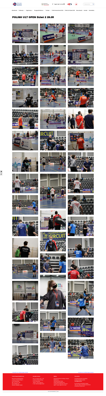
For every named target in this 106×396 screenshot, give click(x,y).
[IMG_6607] (25, 183)
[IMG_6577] (53, 55)
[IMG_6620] (25, 248)
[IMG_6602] (53, 162)
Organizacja (29, 10)
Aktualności (14, 10)
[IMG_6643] (81, 327)
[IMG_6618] (81, 226)
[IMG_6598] (25, 162)
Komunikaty (91, 10)
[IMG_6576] (25, 55)
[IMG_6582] (81, 76)
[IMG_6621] (81, 248)
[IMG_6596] (81, 140)
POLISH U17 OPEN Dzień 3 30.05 (85, 372)
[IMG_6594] (53, 140)
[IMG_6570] (25, 33)
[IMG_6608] (53, 191)
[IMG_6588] (25, 119)
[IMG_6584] (25, 98)
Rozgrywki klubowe (38, 10)
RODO (58, 391)
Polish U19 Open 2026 (70, 10)
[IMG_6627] (25, 269)
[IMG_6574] (81, 33)
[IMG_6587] (81, 98)
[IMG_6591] (81, 119)
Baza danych (79, 10)
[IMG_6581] (53, 76)
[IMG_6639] (25, 312)
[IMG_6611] (25, 205)
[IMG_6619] (53, 241)
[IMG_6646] (53, 342)
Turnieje (47, 10)
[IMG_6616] (53, 220)
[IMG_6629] (53, 292)
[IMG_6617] (25, 226)
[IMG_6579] (25, 76)
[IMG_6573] (53, 33)
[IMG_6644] (25, 333)
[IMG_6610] (81, 183)
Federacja (21, 10)
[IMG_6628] (81, 269)
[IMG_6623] (53, 263)
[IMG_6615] (81, 205)
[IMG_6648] (81, 349)
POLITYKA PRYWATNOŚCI (52, 391)
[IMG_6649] (25, 355)
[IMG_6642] (53, 321)
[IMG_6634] (25, 290)
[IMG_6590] (53, 119)
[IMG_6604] (81, 162)
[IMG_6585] (53, 98)
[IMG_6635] (81, 298)
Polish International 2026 (57, 10)
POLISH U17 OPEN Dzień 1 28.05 (20, 372)
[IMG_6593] (25, 140)
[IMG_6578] (81, 55)
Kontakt (85, 10)
